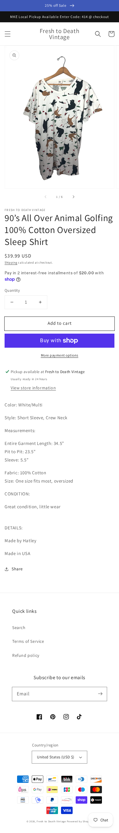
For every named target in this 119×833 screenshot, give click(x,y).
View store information (33, 388)
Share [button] (17, 569)
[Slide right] (73, 197)
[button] (7, 34)
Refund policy (25, 655)
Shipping (11, 263)
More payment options (59, 355)
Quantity (12, 290)
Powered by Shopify (80, 821)
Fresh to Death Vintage (52, 821)
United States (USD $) (55, 757)
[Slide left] (45, 197)
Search (19, 627)
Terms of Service (28, 641)
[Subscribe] (100, 694)
